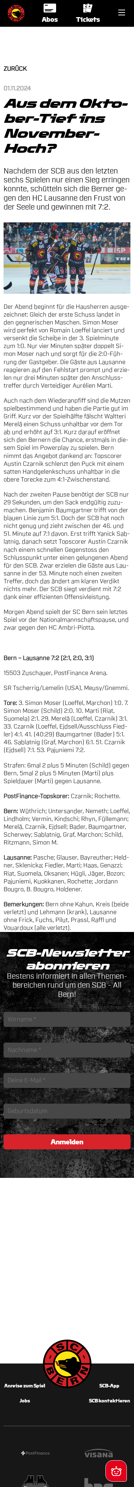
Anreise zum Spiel (24, 1386)
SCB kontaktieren (109, 1401)
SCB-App (109, 1386)
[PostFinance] (35, 1454)
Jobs (25, 1401)
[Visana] (99, 1454)
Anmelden (67, 1142)
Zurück (15, 69)
